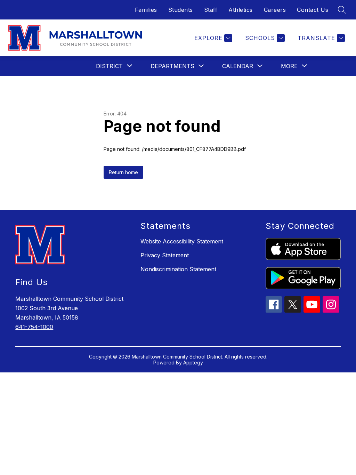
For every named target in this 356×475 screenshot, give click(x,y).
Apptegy (193, 362)
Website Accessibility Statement (181, 241)
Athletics (240, 9)
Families (146, 9)
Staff (211, 9)
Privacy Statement (164, 255)
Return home (123, 172)
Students (180, 9)
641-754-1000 (34, 326)
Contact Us (312, 9)
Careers (275, 9)
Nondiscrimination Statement (178, 269)
